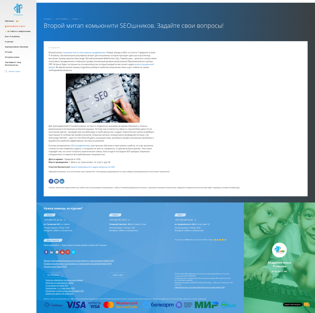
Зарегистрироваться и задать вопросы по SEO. (93, 167)
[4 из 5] (223, 240)
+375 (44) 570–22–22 (55, 219)
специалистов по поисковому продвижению (84, 52)
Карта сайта (118, 275)
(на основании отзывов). (194, 240)
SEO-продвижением (80, 145)
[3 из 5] (220, 240)
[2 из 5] (218, 240)
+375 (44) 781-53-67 (119, 219)
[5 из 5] (225, 240)
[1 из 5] (215, 240)
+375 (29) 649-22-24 (185, 219)
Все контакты (53, 275)
